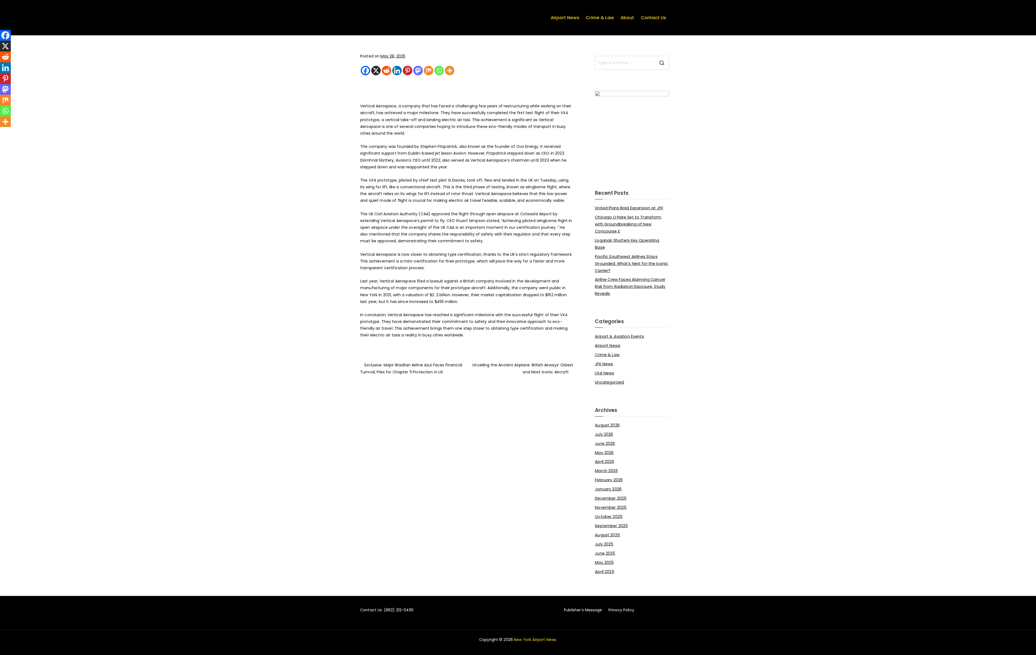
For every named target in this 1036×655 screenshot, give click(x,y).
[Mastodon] (418, 70)
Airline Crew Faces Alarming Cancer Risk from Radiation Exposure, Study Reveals (630, 286)
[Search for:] (632, 63)
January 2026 (608, 489)
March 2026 (606, 470)
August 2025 (607, 535)
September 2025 (611, 525)
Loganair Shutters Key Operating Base (627, 244)
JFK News (604, 364)
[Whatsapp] (439, 70)
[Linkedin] (397, 70)
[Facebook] (365, 70)
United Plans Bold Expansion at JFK (629, 208)
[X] (376, 70)
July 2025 (604, 544)
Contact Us (653, 18)
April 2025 (604, 571)
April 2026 (604, 461)
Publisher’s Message (583, 610)
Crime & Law (600, 18)
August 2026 (607, 425)
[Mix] (428, 70)
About (627, 18)
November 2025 (610, 507)
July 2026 (604, 434)
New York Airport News (535, 639)
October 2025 (608, 516)
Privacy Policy (621, 610)
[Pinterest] (407, 70)
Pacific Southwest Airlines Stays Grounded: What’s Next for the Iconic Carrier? (631, 263)
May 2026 (604, 452)
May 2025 (604, 562)
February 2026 (609, 480)
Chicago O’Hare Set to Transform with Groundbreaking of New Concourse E (628, 224)
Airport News (565, 18)
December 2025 (610, 498)
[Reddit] (386, 70)
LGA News (604, 373)
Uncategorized (609, 382)
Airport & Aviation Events (619, 336)
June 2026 (605, 443)
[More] (449, 70)
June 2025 (605, 553)
